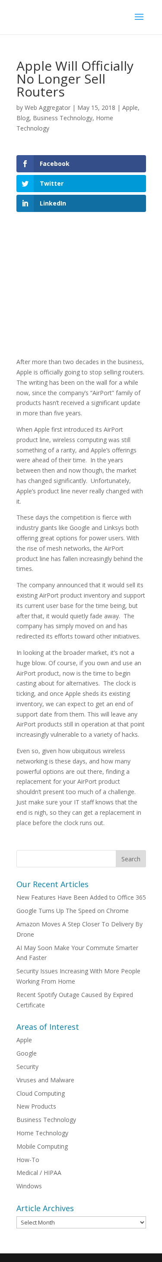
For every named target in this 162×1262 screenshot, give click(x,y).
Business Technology (62, 118)
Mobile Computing (42, 1146)
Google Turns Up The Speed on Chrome (72, 911)
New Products (36, 1106)
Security (27, 1067)
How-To (27, 1160)
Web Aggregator (47, 107)
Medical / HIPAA (38, 1173)
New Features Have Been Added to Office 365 (81, 897)
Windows (29, 1186)
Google (26, 1053)
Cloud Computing (40, 1093)
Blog (22, 118)
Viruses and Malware (45, 1080)
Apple (130, 107)
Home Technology (42, 1133)
